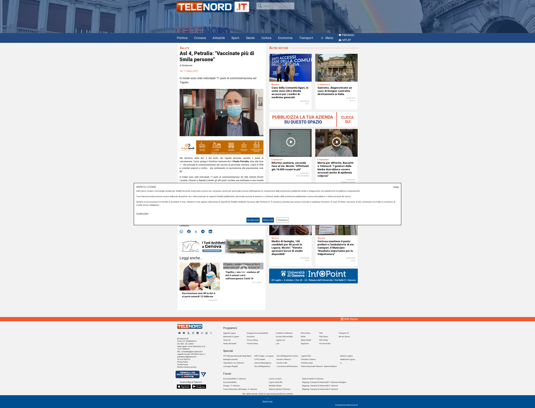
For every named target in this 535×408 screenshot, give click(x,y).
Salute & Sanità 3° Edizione (279, 389)
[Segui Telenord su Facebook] (184, 333)
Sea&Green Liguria (347, 359)
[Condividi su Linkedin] (210, 231)
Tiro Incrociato (325, 343)
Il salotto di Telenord (284, 333)
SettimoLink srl (352, 405)
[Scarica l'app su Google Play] (199, 386)
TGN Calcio (323, 337)
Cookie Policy (182, 364)
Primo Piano (305, 333)
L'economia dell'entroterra (287, 366)
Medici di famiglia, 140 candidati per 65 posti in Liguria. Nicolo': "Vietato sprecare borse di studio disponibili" (287, 248)
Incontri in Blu (282, 363)
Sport (235, 38)
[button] (326, 38)
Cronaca (200, 38)
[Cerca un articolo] (211, 333)
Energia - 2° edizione (231, 386)
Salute (250, 38)
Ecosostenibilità (229, 382)
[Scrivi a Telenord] (202, 333)
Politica (182, 38)
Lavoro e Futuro (275, 379)
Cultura (266, 38)
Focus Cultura (252, 340)
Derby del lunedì (229, 343)
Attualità (219, 38)
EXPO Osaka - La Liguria (263, 356)
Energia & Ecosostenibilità (257, 333)
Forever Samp (252, 343)
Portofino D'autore (308, 359)
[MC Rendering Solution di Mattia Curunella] (221, 246)
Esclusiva (250, 337)
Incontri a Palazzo (284, 359)
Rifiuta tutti (268, 220)
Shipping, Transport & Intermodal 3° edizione (320, 386)
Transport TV (344, 333)
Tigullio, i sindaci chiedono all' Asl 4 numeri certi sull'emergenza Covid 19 (242, 275)
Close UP (226, 340)
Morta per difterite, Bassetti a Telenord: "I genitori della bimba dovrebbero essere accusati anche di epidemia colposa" (335, 169)
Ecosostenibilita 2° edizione (234, 379)
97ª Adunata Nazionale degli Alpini (237, 356)
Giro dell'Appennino (262, 366)
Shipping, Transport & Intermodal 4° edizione (320, 389)
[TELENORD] (189, 326)
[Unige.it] (313, 275)
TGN (321, 333)
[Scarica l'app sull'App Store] (184, 386)
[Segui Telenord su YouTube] (179, 333)
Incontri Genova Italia (284, 337)
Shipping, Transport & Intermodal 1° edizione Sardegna (324, 382)
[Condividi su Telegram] (202, 231)
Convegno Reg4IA (230, 366)
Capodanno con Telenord (233, 363)
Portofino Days (307, 363)
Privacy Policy (182, 362)
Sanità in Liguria (346, 356)
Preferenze (282, 220)
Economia (285, 38)
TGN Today (323, 340)
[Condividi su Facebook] (188, 231)
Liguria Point (306, 356)
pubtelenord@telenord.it (186, 357)
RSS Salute (351, 319)
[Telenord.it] (191, 374)
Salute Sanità (306, 340)
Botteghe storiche (230, 359)
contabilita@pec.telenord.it (191, 352)
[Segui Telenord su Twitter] (188, 333)
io (341, 363)
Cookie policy (142, 213)
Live (277, 343)
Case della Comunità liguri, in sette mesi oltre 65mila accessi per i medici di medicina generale (290, 92)
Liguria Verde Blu (275, 382)
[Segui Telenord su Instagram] (193, 333)
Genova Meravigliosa (262, 363)
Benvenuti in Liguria (231, 337)
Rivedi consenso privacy (186, 367)
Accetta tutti (253, 220)
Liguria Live (280, 340)
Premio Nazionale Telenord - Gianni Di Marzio (319, 366)
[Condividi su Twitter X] (196, 231)
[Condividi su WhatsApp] (182, 231)
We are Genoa (344, 337)
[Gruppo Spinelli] (221, 147)
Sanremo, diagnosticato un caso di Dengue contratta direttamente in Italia (335, 91)
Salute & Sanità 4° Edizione (312, 379)
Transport (306, 38)
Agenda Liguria (229, 333)
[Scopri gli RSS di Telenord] (206, 333)
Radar (303, 337)
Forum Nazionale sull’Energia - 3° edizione (240, 389)
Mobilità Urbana (275, 386)
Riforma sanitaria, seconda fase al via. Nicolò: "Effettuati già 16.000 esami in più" (290, 166)
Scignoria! (305, 343)
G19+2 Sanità (259, 359)
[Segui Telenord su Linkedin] (197, 333)
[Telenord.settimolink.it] (313, 119)
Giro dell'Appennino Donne (287, 356)
